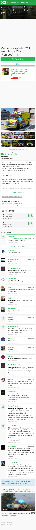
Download (19, 59)
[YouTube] (11, 75)
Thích (15, 154)
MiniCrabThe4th (13, 406)
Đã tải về (7, 154)
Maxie (9, 287)
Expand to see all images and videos (18, 149)
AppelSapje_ (12, 250)
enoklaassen (12, 279)
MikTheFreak (12, 446)
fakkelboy (11, 347)
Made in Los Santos (6, 524)
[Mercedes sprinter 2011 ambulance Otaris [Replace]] (18, 119)
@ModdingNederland (14, 281)
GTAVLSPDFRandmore (9, 515)
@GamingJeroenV (13, 358)
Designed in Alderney (7, 523)
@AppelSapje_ (12, 300)
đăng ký (4, 483)
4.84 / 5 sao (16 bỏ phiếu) (7, 158)
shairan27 (11, 236)
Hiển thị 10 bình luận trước (18, 246)
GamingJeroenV (13, 326)
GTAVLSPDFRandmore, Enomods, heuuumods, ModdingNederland (19, 71)
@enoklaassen (12, 270)
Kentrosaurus (12, 392)
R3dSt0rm (11, 379)
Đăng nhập (24, 481)
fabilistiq (10, 339)
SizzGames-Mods (13, 259)
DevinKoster (11, 309)
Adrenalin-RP (12, 426)
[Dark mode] (31, 2)
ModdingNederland (14, 268)
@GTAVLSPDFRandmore (15, 408)
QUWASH (10, 317)
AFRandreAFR (12, 463)
